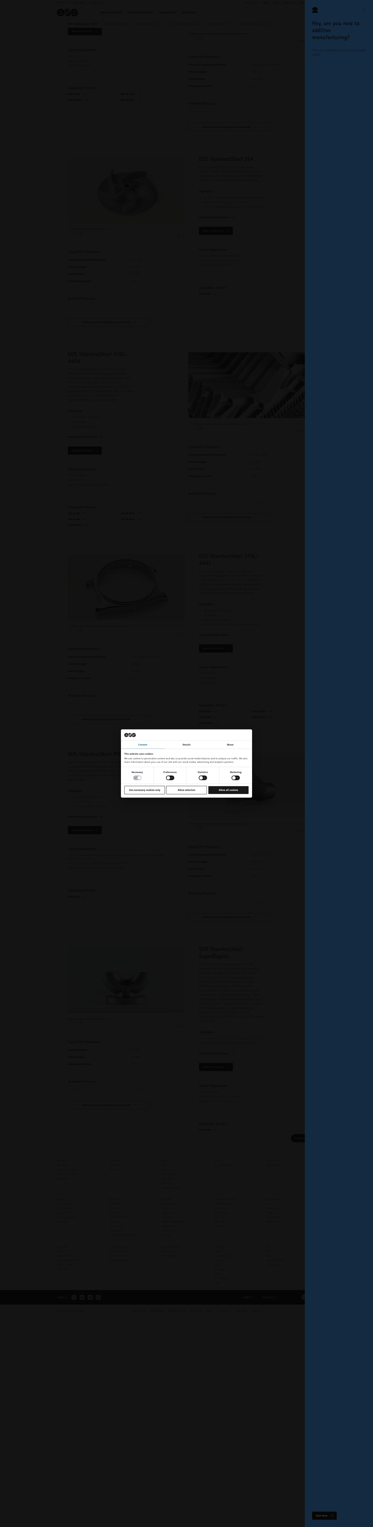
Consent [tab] (142, 744)
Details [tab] (186, 744)
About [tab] (230, 744)
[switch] (170, 778)
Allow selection (186, 790)
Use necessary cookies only (144, 790)
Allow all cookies (228, 790)
